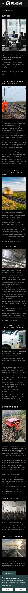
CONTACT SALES (9, 573)
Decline (7, 589)
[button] (3, 3)
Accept (20, 589)
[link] (14, 3)
